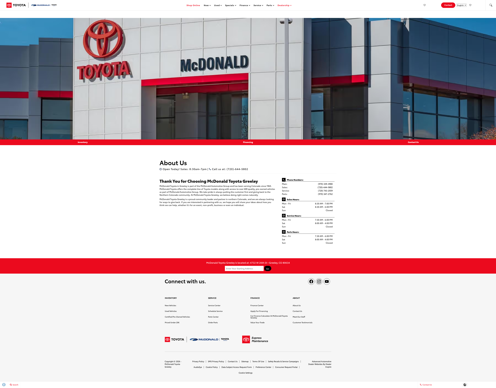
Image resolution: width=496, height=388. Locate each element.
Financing (248, 141)
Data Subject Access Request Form (237, 367)
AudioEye (198, 367)
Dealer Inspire (328, 365)
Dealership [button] (283, 6)
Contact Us (413, 141)
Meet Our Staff (299, 316)
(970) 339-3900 (325, 183)
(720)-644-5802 (325, 187)
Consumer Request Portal (286, 367)
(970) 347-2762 (325, 193)
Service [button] (257, 6)
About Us (297, 305)
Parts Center (213, 316)
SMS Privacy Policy (216, 361)
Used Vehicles (171, 311)
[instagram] (319, 281)
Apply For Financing (259, 311)
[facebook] (311, 281)
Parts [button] (269, 6)
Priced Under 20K (172, 322)
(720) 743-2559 (325, 190)
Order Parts (213, 322)
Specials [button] (229, 6)
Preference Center (263, 367)
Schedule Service (215, 311)
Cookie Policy (212, 367)
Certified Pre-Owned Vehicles (177, 316)
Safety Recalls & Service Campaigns (283, 361)
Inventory (83, 141)
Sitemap (245, 361)
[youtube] (327, 281)
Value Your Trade (257, 322)
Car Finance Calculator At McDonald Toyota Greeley (269, 317)
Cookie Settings (246, 372)
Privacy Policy (198, 361)
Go (267, 268)
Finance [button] (243, 6)
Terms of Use (258, 361)
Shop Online (193, 5)
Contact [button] (448, 4)
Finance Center (257, 305)
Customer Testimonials (302, 322)
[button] (491, 5)
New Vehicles (170, 305)
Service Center (214, 305)
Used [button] (217, 6)
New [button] (207, 6)
